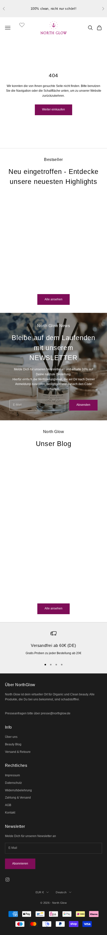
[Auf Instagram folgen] (7, 879)
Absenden (83, 405)
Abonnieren (20, 863)
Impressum (12, 775)
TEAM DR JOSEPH (36, 263)
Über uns (11, 737)
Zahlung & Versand (18, 797)
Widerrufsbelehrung (18, 790)
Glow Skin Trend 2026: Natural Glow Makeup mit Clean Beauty (43, 552)
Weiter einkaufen (53, 109)
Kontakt (10, 812)
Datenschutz (13, 783)
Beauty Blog (13, 744)
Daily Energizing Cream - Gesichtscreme (36, 273)
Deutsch (61, 892)
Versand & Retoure (18, 752)
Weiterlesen (13, 594)
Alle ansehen (53, 299)
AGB (8, 805)
